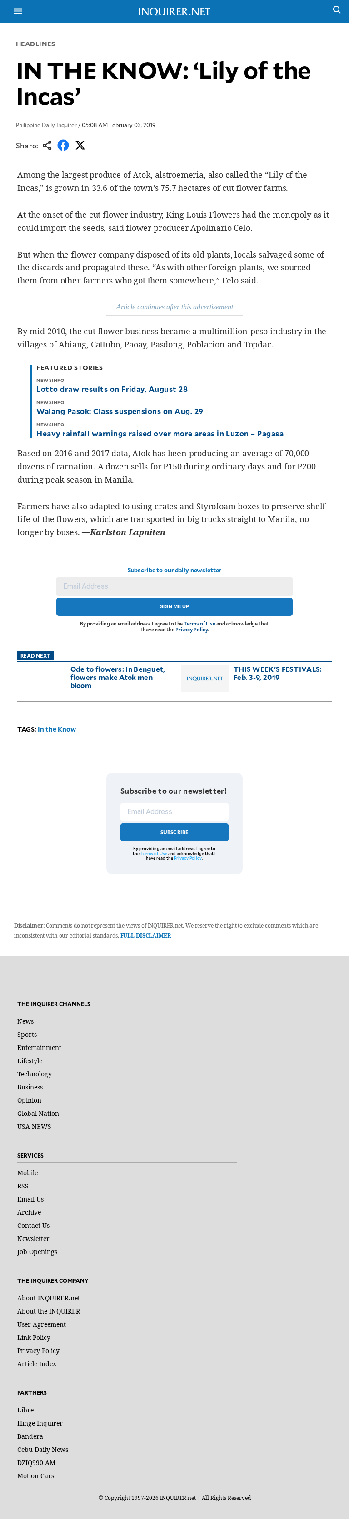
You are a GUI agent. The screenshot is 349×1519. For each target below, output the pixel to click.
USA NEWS (34, 1126)
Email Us (30, 1199)
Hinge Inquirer (40, 1423)
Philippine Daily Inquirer (46, 124)
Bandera (30, 1436)
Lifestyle (29, 1060)
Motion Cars (35, 1475)
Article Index (36, 1363)
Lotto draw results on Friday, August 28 (112, 389)
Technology (34, 1074)
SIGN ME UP (174, 606)
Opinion (29, 1100)
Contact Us (33, 1225)
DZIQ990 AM (36, 1462)
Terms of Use (199, 623)
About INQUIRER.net (48, 1298)
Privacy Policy (191, 629)
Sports (27, 1034)
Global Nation (38, 1113)
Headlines (35, 43)
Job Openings (37, 1251)
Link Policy (33, 1337)
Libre (25, 1410)
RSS (23, 1186)
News (25, 1021)
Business (30, 1087)
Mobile (27, 1172)
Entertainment (39, 1047)
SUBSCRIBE (174, 832)
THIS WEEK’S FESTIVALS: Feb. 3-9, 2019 (278, 673)
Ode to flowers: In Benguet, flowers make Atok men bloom (117, 677)
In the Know (57, 729)
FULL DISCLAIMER (145, 935)
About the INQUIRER (48, 1311)
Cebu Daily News (42, 1449)
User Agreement (41, 1324)
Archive (29, 1212)
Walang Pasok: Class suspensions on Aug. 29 (119, 411)
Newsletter (33, 1238)
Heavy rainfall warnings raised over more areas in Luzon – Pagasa (160, 433)
